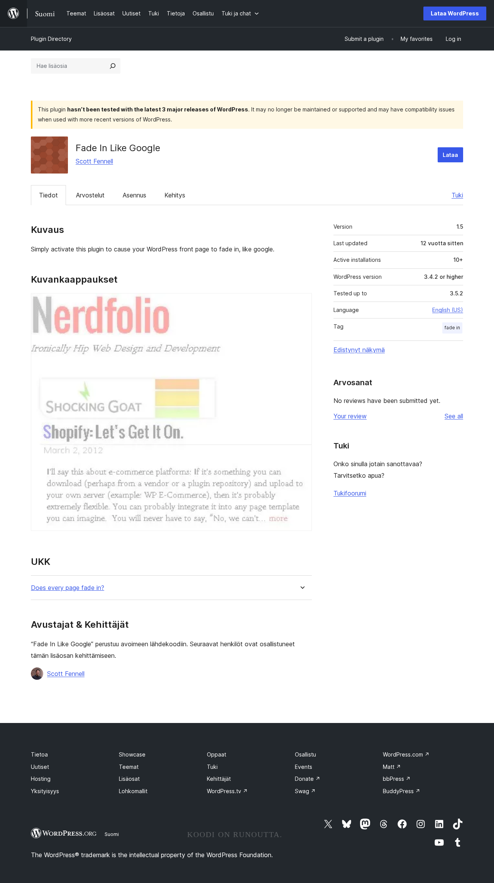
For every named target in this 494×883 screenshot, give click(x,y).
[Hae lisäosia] (112, 66)
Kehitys (174, 195)
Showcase (132, 754)
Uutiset (40, 766)
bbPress (397, 778)
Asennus (134, 195)
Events (303, 766)
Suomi (112, 834)
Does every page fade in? (67, 587)
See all (454, 416)
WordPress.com (406, 754)
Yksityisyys (45, 791)
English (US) (447, 310)
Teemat (129, 766)
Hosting (41, 778)
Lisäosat (129, 778)
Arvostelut (90, 195)
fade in (452, 327)
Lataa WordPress (455, 13)
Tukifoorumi (349, 493)
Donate (307, 778)
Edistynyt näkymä (359, 350)
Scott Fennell (94, 161)
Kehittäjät (219, 778)
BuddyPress (401, 791)
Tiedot (48, 195)
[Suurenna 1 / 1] (301, 303)
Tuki (457, 195)
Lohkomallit (133, 791)
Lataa (450, 155)
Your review (350, 416)
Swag (305, 791)
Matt (392, 766)
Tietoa (39, 754)
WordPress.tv (227, 791)
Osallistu (305, 754)
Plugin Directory (51, 38)
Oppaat (216, 754)
